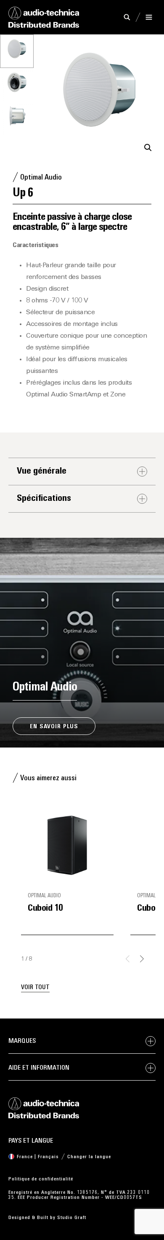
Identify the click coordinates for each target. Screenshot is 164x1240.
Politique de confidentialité (40, 1179)
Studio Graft (71, 1217)
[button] (148, 147)
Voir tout (35, 988)
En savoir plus (54, 727)
